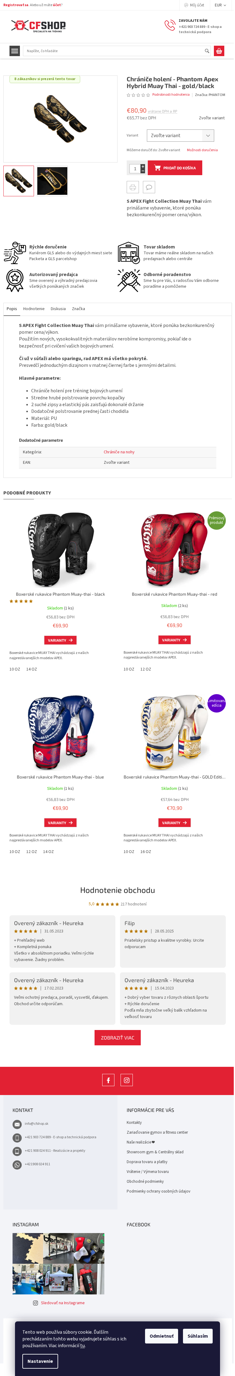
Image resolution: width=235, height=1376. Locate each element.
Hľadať (209, 51)
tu (82, 1345)
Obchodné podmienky (145, 1181)
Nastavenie (40, 1361)
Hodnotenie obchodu (117, 889)
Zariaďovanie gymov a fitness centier (157, 1132)
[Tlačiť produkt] (133, 187)
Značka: (210, 95)
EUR (219, 5)
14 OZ (31, 669)
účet (57, 5)
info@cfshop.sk (36, 1123)
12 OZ (145, 669)
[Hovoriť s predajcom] (149, 187)
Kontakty (134, 1122)
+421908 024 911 (37, 1164)
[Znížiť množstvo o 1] (142, 171)
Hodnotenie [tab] (34, 309)
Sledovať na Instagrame (63, 1303)
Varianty (57, 640)
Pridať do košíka (179, 168)
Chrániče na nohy (119, 452)
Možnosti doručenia (202, 150)
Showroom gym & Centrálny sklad (155, 1152)
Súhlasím (198, 1336)
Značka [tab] (78, 309)
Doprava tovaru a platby (147, 1162)
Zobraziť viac (117, 1037)
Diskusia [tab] (58, 309)
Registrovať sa (15, 5)
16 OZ (145, 852)
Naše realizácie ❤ (141, 1142)
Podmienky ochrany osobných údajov (158, 1191)
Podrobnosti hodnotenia (171, 94)
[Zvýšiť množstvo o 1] (142, 166)
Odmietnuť (161, 1336)
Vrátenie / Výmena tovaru (148, 1171)
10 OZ (14, 669)
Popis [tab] (12, 309)
